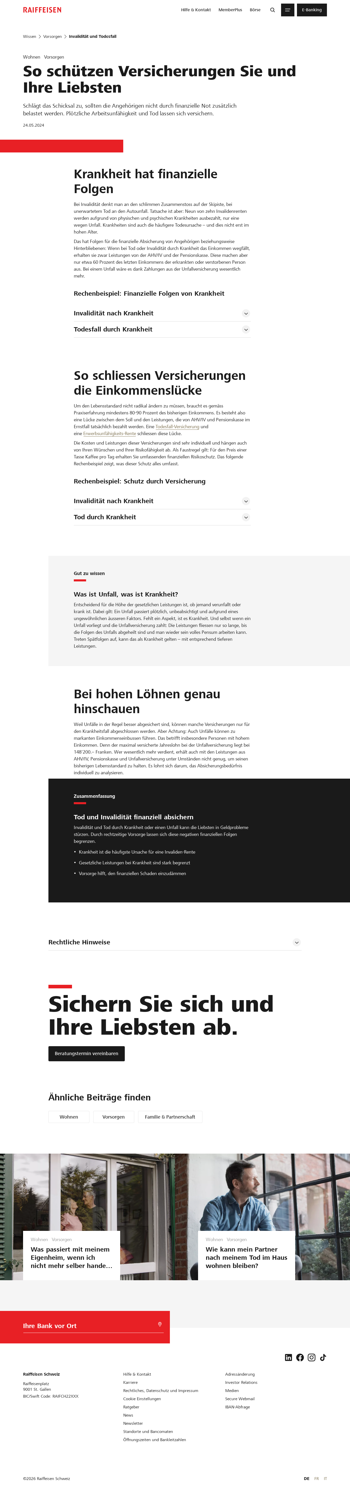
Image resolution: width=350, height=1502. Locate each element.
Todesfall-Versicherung (177, 426)
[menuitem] (196, 10)
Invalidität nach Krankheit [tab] (113, 313)
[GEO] (160, 1324)
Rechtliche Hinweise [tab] (79, 942)
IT (325, 1478)
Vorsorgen (113, 1117)
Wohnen (69, 1117)
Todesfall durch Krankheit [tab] (113, 329)
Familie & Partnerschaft (170, 1117)
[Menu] (287, 10)
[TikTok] (323, 1357)
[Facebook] (300, 1357)
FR (316, 1478)
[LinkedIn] (288, 1357)
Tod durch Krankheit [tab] (105, 517)
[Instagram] (311, 1357)
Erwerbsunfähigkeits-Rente (109, 433)
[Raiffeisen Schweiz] (42, 10)
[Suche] (272, 10)
